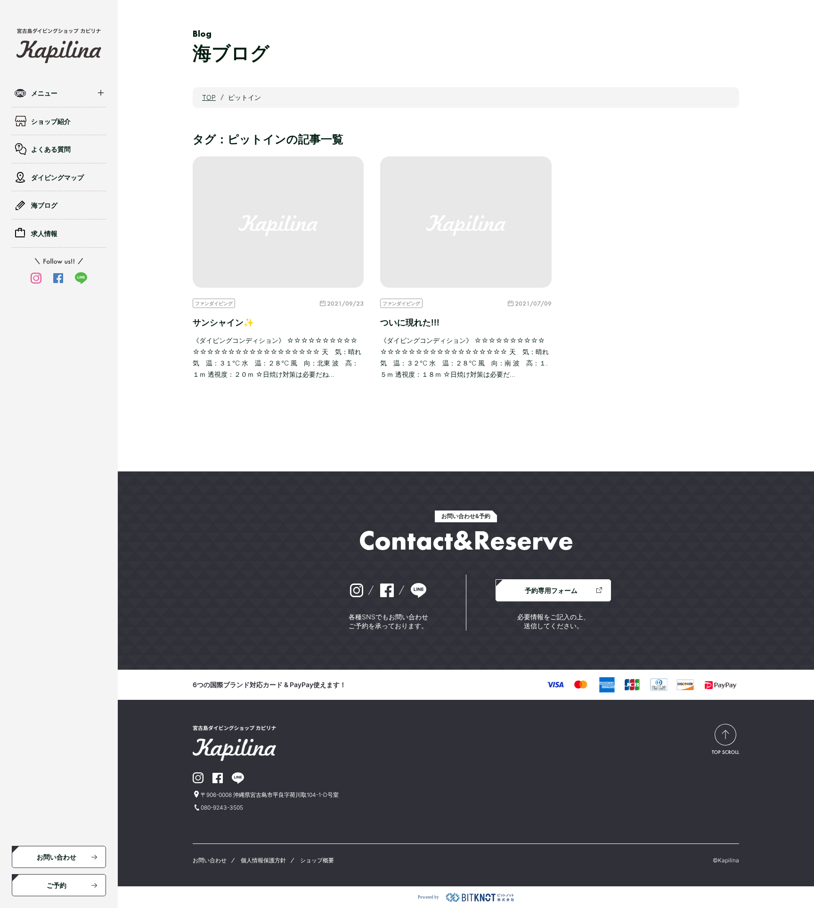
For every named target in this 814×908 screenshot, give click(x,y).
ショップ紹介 (51, 121)
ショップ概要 (317, 860)
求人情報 (44, 233)
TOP (209, 97)
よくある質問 (51, 149)
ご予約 (56, 885)
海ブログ (44, 205)
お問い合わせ (56, 857)
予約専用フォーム (551, 590)
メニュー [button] (44, 93)
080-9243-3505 (222, 807)
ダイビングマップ (57, 177)
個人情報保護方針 (263, 860)
